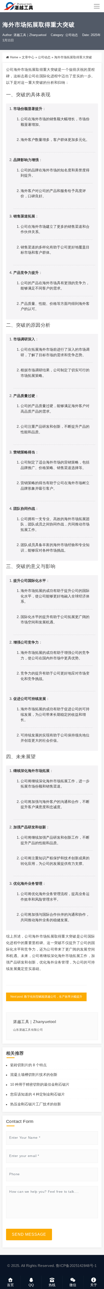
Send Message (29, 1234)
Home (14, 57)
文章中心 (28, 57)
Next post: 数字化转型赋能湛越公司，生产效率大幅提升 (46, 996)
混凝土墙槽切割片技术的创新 (33, 1074)
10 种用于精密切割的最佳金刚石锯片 (39, 1084)
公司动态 (71, 35)
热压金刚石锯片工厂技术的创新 (35, 1104)
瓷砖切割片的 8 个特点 (28, 1065)
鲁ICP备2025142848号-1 (76, 1266)
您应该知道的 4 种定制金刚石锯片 (37, 1094)
